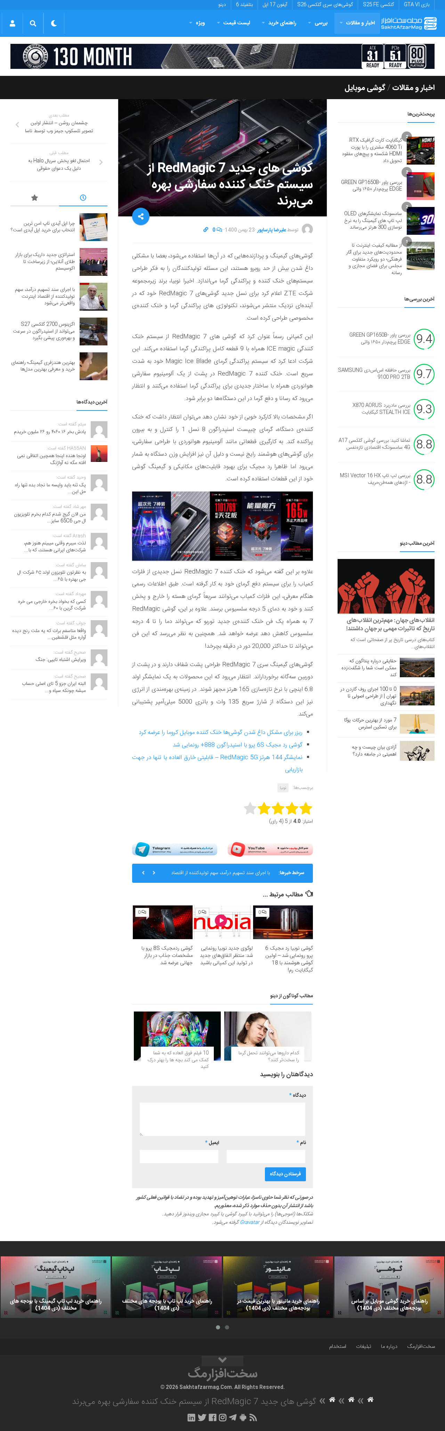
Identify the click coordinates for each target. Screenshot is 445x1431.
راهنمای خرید (282, 23)
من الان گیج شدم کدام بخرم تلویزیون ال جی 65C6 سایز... (50, 518)
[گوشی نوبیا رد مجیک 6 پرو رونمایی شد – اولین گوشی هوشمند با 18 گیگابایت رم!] (283, 922)
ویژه (200, 23)
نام (301, 1143)
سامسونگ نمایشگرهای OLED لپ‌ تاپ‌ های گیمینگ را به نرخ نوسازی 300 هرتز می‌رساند (373, 221)
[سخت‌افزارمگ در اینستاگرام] (222, 1417)
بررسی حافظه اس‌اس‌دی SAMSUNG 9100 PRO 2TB (374, 374)
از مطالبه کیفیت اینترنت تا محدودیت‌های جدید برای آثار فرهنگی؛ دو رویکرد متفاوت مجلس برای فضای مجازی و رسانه (374, 259)
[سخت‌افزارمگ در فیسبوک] (212, 1417)
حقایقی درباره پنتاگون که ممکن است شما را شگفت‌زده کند (368, 668)
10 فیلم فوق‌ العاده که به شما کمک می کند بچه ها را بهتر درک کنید (178, 1060)
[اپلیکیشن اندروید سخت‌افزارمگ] (242, 1417)
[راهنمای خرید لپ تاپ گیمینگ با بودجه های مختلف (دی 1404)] (56, 1287)
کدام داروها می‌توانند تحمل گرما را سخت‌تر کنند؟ (268, 1056)
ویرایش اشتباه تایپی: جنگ (61, 660)
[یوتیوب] (270, 849)
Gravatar (249, 1222)
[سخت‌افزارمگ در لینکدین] (191, 1417)
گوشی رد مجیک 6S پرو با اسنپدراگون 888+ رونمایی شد (237, 745)
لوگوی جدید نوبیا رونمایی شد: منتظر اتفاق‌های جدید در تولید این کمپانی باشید (226, 955)
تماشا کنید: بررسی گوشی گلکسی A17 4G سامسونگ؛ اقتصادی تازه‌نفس (374, 444)
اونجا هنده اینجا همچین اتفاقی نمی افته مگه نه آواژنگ (51, 459)
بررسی (321, 23)
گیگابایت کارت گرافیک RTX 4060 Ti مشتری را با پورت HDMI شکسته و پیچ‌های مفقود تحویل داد (372, 150)
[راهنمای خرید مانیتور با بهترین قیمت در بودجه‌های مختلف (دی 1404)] (278, 1287)
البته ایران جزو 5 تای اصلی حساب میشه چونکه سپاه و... (54, 687)
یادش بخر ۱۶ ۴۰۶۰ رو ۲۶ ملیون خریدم (50, 432)
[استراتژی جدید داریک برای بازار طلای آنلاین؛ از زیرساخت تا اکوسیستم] (93, 262)
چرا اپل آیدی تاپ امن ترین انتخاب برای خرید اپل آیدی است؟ (43, 227)
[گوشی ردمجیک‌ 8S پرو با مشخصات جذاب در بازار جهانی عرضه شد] (163, 922)
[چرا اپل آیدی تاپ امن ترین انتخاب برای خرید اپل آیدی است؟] (93, 227)
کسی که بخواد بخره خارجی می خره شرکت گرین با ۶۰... (52, 605)
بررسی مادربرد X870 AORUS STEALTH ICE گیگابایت (381, 409)
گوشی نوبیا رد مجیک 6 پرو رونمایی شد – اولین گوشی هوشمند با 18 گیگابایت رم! (289, 959)
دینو (222, 5)
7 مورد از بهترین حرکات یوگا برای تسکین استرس (370, 724)
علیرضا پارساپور (271, 230)
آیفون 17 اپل (275, 5)
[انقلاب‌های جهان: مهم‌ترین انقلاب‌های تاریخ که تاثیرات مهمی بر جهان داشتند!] (386, 586)
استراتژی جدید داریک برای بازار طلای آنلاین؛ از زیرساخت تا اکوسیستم (45, 262)
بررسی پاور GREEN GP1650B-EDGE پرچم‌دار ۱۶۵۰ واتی (371, 186)
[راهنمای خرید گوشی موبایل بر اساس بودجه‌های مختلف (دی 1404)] (389, 1287)
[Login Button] (12, 23)
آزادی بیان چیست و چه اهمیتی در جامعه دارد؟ (374, 751)
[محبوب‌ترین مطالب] (34, 199)
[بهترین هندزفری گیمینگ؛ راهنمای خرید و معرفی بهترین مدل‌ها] (93, 366)
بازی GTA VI (416, 5)
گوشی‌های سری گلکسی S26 (325, 5)
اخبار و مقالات (360, 23)
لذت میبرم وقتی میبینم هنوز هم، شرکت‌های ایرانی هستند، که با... (55, 546)
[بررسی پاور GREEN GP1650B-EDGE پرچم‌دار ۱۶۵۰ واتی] (421, 186)
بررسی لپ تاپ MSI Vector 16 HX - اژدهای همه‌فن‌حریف (375, 479)
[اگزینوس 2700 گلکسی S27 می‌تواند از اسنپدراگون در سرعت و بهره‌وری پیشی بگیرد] (93, 331)
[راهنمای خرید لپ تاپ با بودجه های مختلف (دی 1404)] (167, 1287)
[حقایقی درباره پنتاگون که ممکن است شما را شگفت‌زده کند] (417, 667)
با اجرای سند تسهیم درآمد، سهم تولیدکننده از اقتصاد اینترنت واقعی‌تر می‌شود (220, 876)
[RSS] (253, 1417)
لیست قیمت (237, 23)
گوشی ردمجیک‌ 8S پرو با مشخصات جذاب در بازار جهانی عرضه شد (167, 955)
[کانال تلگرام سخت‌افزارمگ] (232, 1417)
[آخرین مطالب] (83, 199)
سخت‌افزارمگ (421, 1346)
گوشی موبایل (365, 88)
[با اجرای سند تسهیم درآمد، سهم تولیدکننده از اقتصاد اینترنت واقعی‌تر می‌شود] (93, 297)
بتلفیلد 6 (244, 5)
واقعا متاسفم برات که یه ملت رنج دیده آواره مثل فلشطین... (49, 634)
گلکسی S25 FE (378, 5)
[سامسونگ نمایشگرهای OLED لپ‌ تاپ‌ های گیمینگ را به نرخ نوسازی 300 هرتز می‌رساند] (421, 221)
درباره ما (389, 1346)
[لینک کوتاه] (205, 230)
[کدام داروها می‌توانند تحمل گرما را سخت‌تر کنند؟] (267, 1036)
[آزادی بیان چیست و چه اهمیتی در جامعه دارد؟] (417, 750)
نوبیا (283, 787)
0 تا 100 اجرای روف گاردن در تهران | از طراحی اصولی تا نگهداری (368, 696)
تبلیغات (363, 1346)
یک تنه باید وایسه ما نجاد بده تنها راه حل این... (50, 488)
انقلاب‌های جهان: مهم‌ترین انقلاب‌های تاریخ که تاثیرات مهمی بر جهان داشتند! (390, 625)
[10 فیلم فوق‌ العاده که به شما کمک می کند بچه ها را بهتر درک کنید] (177, 1036)
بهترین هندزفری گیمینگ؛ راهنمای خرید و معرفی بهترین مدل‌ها (43, 366)
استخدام (337, 1346)
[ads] (222, 56)
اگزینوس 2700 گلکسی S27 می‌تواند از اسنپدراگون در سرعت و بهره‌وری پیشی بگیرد (44, 331)
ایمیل (212, 1143)
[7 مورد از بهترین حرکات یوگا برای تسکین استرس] (417, 724)
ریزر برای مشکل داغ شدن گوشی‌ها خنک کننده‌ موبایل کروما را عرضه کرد (220, 732)
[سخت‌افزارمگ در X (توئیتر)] (202, 1417)
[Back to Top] (222, 1361)
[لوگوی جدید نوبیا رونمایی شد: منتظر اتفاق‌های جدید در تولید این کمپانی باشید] (223, 922)
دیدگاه (297, 1096)
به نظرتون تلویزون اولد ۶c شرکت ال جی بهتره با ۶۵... (51, 576)
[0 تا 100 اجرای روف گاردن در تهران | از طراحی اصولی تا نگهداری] (417, 695)
